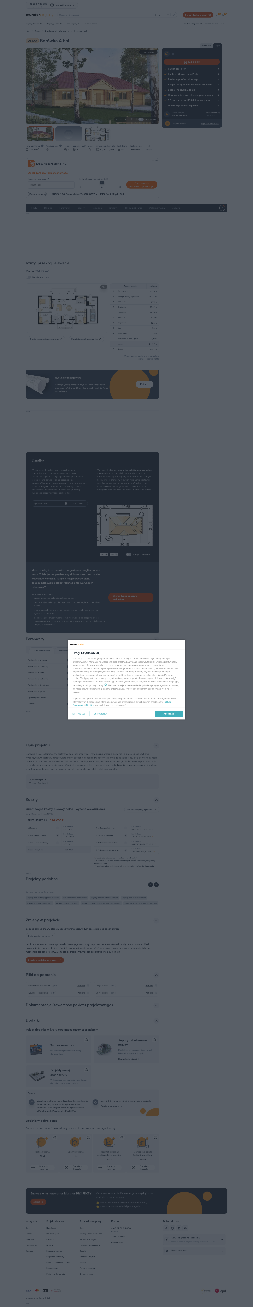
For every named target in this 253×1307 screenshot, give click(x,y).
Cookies (90, 705)
